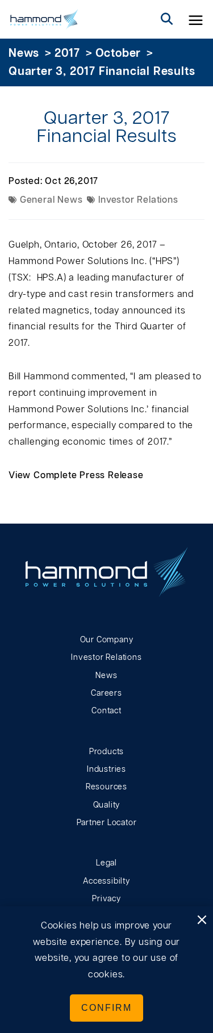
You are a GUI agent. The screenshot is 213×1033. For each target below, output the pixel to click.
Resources (106, 787)
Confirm (106, 1008)
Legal (106, 863)
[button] (196, 19)
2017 (67, 53)
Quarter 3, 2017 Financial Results (102, 71)
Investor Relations (106, 658)
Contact (106, 711)
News (24, 53)
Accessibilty (106, 881)
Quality (106, 805)
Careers (106, 693)
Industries (106, 769)
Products (106, 752)
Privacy (106, 899)
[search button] (167, 19)
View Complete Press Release (76, 475)
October (118, 53)
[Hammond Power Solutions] (44, 19)
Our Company (106, 640)
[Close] (201, 920)
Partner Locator (107, 823)
